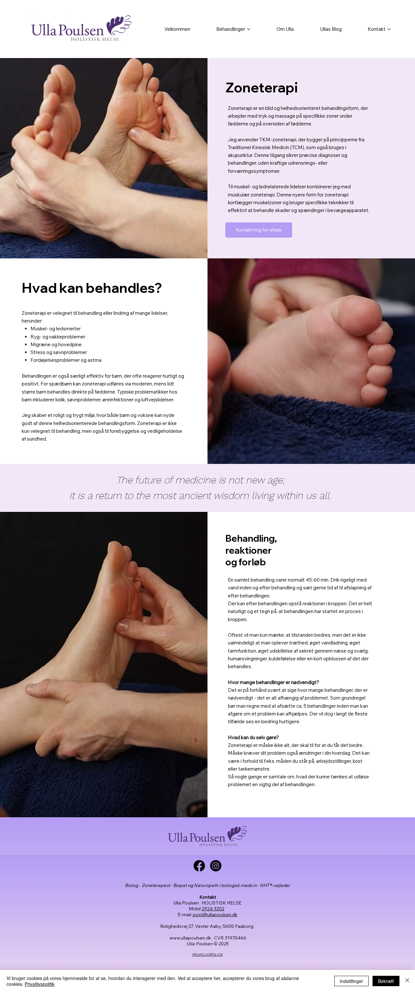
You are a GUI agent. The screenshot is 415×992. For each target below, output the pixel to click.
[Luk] (407, 981)
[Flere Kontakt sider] (389, 29)
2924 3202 (213, 909)
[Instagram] (215, 865)
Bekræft (386, 981)
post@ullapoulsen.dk (214, 914)
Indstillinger (351, 981)
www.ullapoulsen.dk (190, 938)
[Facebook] (199, 865)
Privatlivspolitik (39, 984)
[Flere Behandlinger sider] (248, 29)
